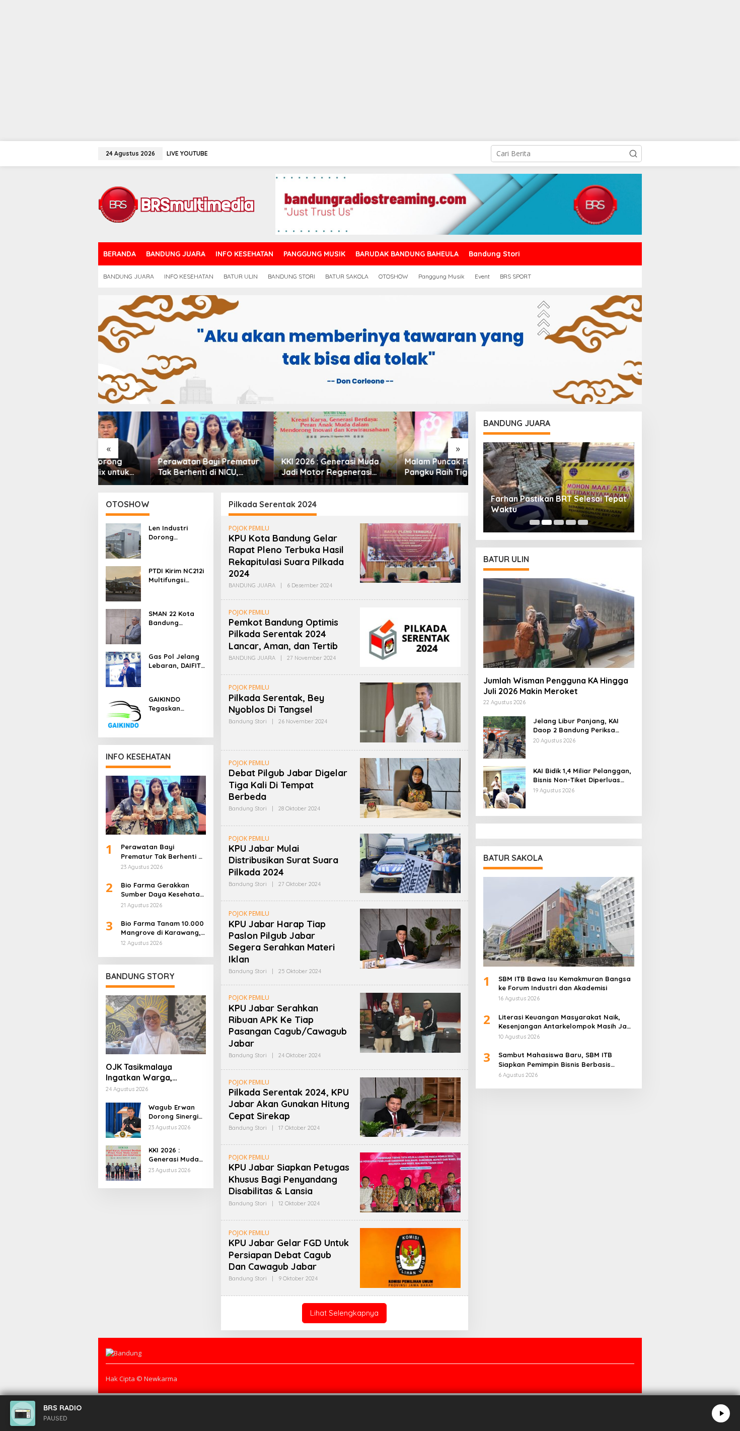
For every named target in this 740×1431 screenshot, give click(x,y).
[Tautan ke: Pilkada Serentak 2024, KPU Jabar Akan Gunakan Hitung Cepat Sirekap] (410, 1106)
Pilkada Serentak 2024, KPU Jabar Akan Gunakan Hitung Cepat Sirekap (289, 1104)
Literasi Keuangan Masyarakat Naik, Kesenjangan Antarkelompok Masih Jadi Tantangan (565, 1022)
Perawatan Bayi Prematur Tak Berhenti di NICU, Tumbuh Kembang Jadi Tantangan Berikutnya (156, 467)
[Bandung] (176, 203)
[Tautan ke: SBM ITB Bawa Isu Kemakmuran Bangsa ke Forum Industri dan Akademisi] (558, 922)
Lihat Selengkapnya (344, 1313)
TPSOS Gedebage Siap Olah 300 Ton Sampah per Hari (554, 504)
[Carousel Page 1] (535, 522)
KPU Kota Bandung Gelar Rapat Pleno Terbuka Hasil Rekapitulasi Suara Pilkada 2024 (286, 555)
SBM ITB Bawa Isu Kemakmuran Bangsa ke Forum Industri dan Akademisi (564, 983)
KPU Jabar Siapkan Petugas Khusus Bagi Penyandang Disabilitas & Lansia (289, 1179)
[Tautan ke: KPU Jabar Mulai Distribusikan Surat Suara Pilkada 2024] (410, 862)
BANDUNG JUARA (252, 585)
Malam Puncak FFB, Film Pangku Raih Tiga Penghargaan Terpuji (398, 467)
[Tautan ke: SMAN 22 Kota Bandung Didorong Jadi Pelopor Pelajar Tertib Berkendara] (123, 625)
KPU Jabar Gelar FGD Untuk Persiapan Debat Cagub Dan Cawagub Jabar (289, 1254)
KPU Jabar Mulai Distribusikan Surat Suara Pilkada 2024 (283, 860)
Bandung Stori (248, 721)
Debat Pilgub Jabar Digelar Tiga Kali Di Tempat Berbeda (288, 784)
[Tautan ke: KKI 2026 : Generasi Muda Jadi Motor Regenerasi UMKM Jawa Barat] (283, 448)
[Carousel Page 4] (571, 522)
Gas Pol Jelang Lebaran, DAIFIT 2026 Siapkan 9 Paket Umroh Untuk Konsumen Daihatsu (176, 661)
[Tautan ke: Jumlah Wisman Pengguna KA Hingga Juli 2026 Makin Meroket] (558, 623)
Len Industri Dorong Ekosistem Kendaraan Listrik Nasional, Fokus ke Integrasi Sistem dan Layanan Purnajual (176, 532)
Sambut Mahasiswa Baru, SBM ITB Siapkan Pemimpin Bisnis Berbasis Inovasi (555, 1059)
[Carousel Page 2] (547, 522)
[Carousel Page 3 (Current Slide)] (559, 522)
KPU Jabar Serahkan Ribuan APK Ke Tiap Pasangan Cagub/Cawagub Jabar (288, 1025)
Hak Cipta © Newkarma (141, 1378)
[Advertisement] (302, 70)
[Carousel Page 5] (583, 522)
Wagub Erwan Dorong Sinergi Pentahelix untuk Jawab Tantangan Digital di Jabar (176, 1112)
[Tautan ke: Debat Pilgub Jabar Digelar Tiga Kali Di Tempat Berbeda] (410, 787)
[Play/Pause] (721, 1413)
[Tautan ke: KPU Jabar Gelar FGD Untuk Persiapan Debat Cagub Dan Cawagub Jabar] (410, 1257)
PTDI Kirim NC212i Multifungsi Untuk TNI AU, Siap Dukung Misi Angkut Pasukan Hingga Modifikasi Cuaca (176, 575)
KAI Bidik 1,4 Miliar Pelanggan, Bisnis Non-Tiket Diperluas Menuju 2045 (582, 775)
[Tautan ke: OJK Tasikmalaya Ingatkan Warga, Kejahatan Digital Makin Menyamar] (156, 1025)
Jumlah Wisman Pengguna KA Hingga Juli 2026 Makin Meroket (555, 685)
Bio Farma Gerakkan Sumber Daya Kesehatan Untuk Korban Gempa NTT (162, 890)
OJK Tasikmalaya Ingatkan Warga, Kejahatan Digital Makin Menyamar (152, 1072)
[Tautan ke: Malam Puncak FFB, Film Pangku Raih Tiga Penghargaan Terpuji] (406, 448)
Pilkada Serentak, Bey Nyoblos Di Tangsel (276, 703)
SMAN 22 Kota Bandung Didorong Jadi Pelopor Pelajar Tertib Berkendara (175, 618)
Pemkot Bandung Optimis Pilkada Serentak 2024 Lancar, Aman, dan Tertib (283, 634)
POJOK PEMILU (249, 528)
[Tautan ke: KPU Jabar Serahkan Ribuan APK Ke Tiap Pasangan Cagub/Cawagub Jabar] (410, 1022)
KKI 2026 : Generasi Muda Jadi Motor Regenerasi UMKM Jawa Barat (278, 467)
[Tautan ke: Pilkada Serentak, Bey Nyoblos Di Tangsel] (410, 711)
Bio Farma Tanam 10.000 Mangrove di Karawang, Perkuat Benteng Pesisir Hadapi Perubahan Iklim (162, 928)
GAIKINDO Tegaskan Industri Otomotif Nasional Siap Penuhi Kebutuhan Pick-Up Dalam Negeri (177, 704)
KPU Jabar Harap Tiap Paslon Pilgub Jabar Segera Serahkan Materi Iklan (282, 941)
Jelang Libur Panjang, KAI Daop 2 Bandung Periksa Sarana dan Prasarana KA (577, 725)
